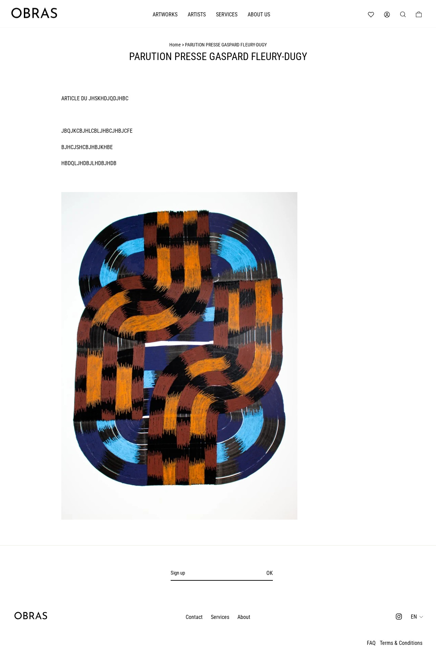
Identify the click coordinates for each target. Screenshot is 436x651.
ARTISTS (197, 14)
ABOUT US (259, 14)
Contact (194, 617)
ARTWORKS (165, 14)
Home (175, 44)
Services (220, 617)
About (243, 617)
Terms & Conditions (401, 643)
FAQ (371, 643)
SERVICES (226, 14)
